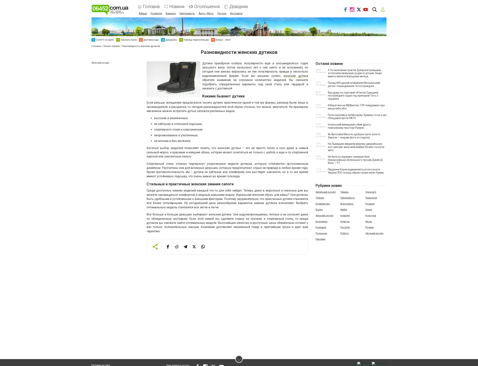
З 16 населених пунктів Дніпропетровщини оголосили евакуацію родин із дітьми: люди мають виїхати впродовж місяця (355, 73)
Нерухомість (187, 13)
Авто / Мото (206, 13)
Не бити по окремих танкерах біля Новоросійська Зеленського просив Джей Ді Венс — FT (355, 160)
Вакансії (171, 13)
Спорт (368, 209)
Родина (369, 227)
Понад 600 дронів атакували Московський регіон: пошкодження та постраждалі (354, 84)
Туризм (320, 197)
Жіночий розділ (324, 215)
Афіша (143, 13)
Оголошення (207, 6)
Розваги (370, 203)
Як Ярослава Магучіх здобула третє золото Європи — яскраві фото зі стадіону (354, 136)
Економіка (321, 221)
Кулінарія (321, 227)
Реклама (320, 239)
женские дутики (295, 76)
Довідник (238, 6)
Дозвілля (156, 13)
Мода (368, 221)
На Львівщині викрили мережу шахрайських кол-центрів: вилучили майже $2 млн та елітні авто (356, 147)
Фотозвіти (236, 13)
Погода (221, 13)
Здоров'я (370, 192)
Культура (370, 215)
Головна (151, 6)
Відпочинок (346, 203)
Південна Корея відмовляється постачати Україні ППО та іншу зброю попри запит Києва (356, 171)
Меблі (343, 209)
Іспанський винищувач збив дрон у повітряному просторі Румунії (349, 126)
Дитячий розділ (374, 233)
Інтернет (345, 215)
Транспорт (371, 197)
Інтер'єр (345, 221)
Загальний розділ (326, 192)
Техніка (344, 192)
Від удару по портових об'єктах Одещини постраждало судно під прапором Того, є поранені (353, 95)
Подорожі (321, 233)
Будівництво (323, 203)
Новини (176, 6)
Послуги (345, 227)
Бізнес (319, 209)
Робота (344, 233)
